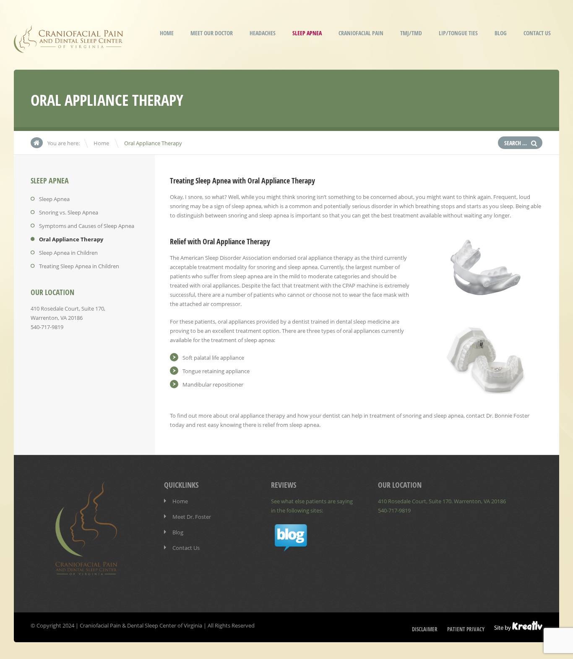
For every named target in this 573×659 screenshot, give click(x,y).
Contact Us (537, 33)
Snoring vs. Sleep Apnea (68, 212)
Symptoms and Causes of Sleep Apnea (86, 226)
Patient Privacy (465, 629)
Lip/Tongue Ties (458, 33)
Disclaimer (425, 629)
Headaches (263, 33)
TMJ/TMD (411, 33)
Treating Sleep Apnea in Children (79, 266)
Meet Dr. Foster (191, 516)
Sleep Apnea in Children (68, 252)
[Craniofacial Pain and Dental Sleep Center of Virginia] (68, 47)
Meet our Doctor (211, 33)
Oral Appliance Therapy (71, 239)
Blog (501, 33)
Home (167, 33)
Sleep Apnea (307, 33)
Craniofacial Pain (361, 33)
